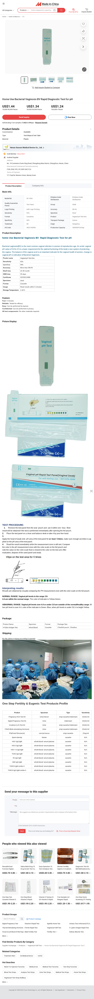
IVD (23, 16)
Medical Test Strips (62, 972)
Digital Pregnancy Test (10, 923)
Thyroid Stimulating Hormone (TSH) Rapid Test (13, 928)
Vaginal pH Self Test (54, 928)
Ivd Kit (40, 956)
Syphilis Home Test (53, 923)
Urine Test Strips (45, 972)
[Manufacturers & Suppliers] (47, 4)
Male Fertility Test (31, 932)
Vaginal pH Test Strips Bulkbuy (15, 978)
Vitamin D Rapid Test (32, 923)
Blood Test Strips (10, 972)
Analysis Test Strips (28, 972)
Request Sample (41, 122)
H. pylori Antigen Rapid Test (79, 928)
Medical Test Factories (50, 967)
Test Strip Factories (70, 967)
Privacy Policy (81, 990)
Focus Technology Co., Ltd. (32, 990)
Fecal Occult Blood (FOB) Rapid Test (13, 932)
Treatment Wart (9, 956)
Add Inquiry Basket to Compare (47, 87)
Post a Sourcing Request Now (68, 831)
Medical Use (33, 967)
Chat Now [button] (71, 117)
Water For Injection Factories (14, 967)
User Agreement (60, 990)
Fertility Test (51, 932)
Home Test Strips (80, 972)
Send (22, 831)
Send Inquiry (24, 117)
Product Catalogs (34, 919)
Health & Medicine (14, 16)
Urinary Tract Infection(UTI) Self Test (80, 923)
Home (4, 16)
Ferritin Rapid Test (31, 928)
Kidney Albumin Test (76, 932)
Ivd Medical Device (26, 956)
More (4, 982)
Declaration (70, 990)
